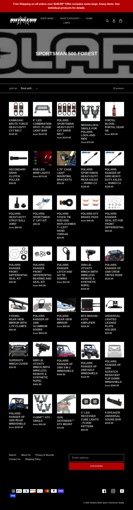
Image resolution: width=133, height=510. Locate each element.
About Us (25, 455)
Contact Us (14, 459)
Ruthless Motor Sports (99, 503)
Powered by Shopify (116, 503)
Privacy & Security (44, 455)
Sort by (13, 88)
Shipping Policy (33, 459)
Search (12, 455)
